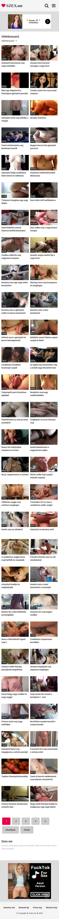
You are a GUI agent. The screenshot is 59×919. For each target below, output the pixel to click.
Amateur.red (9, 907)
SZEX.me (13, 5)
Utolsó (27, 830)
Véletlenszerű (7, 41)
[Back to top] (54, 913)
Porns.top (37, 907)
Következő (10, 830)
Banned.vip (24, 907)
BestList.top (51, 907)
